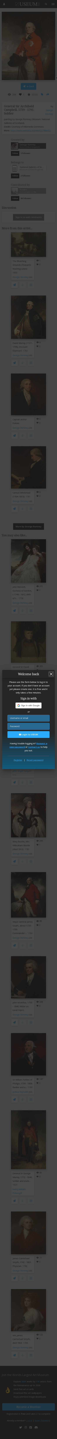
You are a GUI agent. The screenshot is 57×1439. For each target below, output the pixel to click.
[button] (28, 705)
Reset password (35, 759)
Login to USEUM (29, 734)
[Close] (51, 674)
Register (18, 759)
